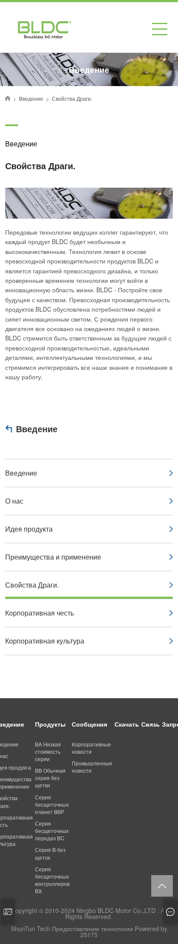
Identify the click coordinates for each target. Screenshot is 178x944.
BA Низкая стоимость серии (48, 751)
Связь (150, 724)
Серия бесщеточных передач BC (52, 831)
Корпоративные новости (91, 747)
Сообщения (89, 724)
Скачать (126, 724)
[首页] (7, 98)
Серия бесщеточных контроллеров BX (52, 879)
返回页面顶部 (162, 886)
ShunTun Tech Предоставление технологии (72, 928)
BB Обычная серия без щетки (50, 778)
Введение (36, 428)
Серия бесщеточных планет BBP (52, 804)
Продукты (50, 724)
